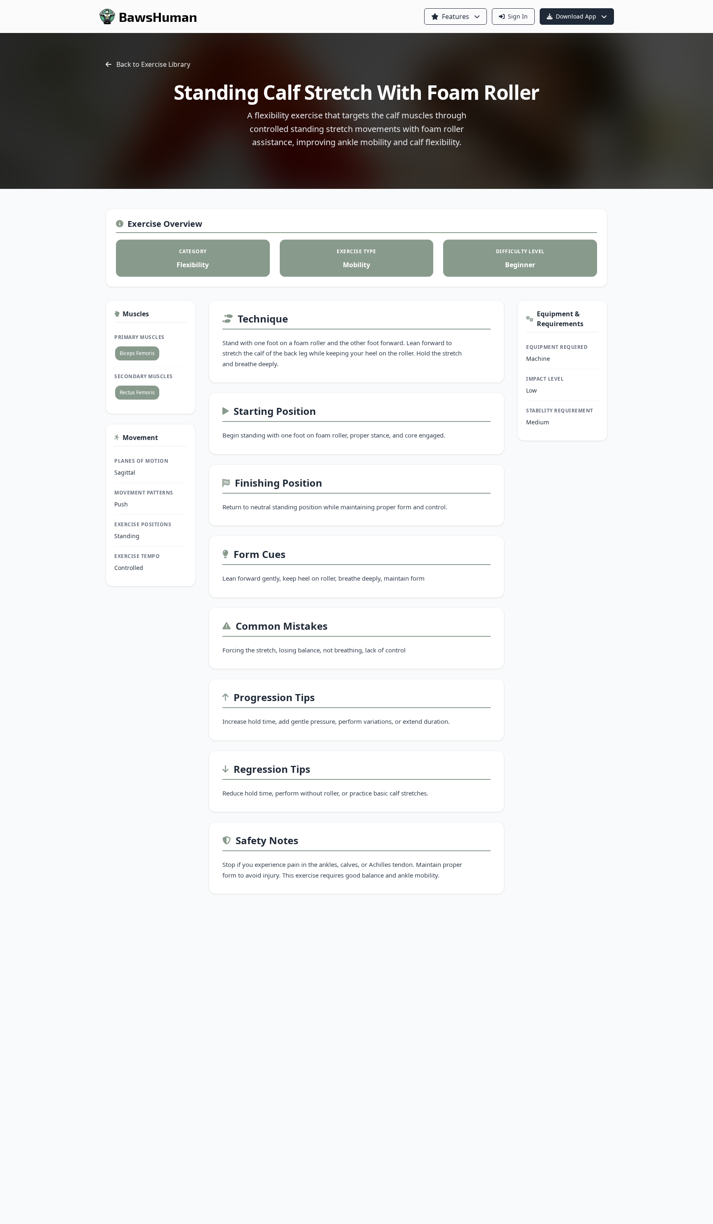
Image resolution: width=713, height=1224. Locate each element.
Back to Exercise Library (153, 64)
